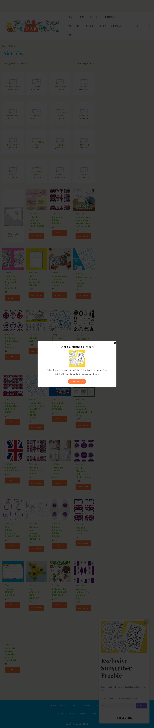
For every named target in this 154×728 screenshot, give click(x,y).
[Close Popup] (115, 342)
